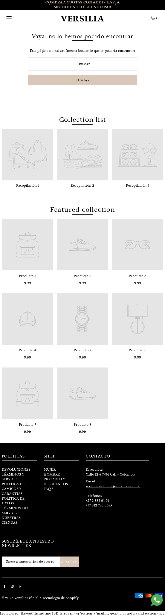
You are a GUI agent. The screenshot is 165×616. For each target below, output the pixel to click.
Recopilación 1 (27, 186)
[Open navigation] (9, 18)
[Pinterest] (20, 586)
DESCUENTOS (56, 484)
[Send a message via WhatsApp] (157, 600)
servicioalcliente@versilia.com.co (113, 486)
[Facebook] (5, 586)
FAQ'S (48, 489)
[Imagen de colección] (27, 154)
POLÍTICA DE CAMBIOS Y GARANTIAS (13, 489)
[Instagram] (12, 586)
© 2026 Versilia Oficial (20, 598)
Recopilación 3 (137, 186)
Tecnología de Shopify (60, 598)
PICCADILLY (54, 479)
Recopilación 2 (82, 186)
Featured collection (82, 209)
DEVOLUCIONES (16, 469)
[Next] (115, 5)
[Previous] (49, 5)
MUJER (50, 469)
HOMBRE (52, 474)
